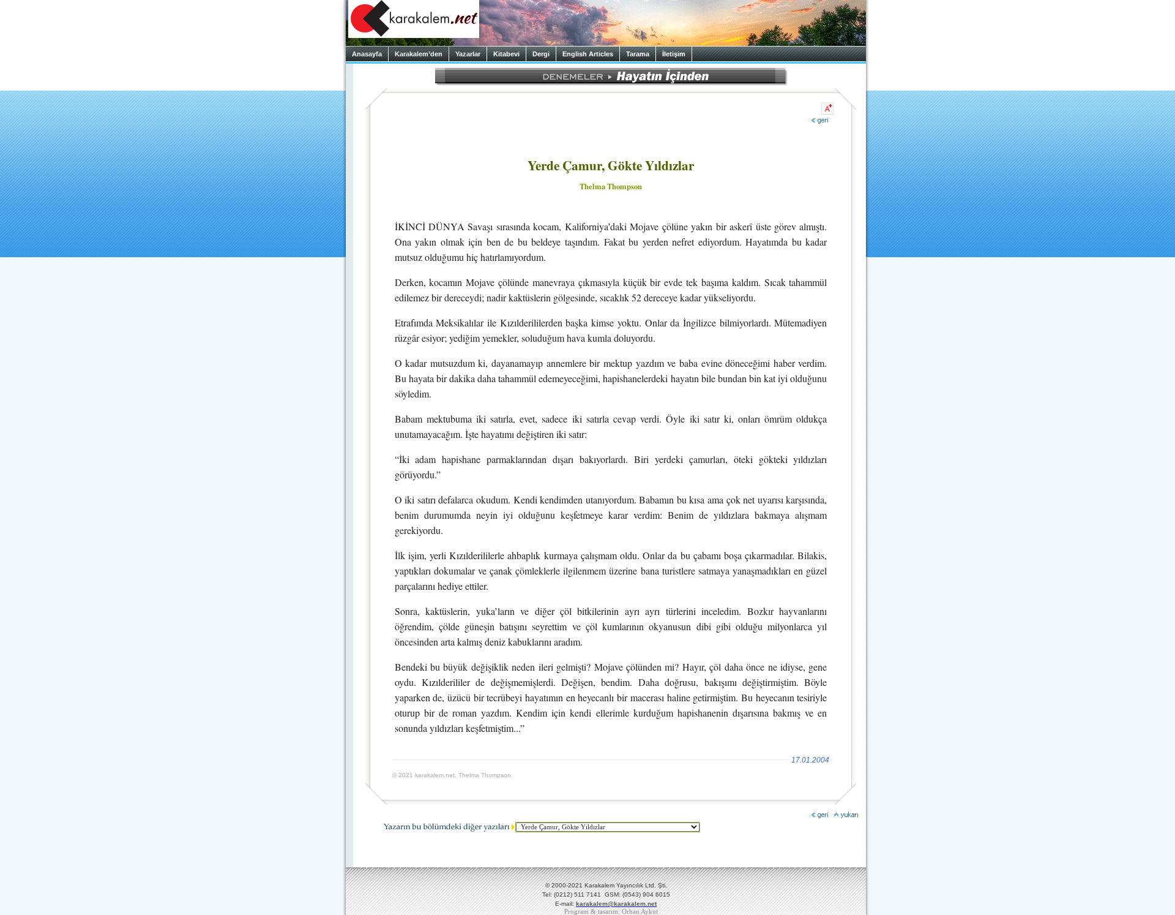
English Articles (587, 54)
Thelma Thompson (611, 186)
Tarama (637, 54)
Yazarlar (467, 54)
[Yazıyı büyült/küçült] (827, 108)
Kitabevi (506, 54)
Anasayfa (367, 54)
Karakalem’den (418, 54)
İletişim (673, 54)
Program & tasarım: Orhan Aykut (611, 911)
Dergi (541, 54)
